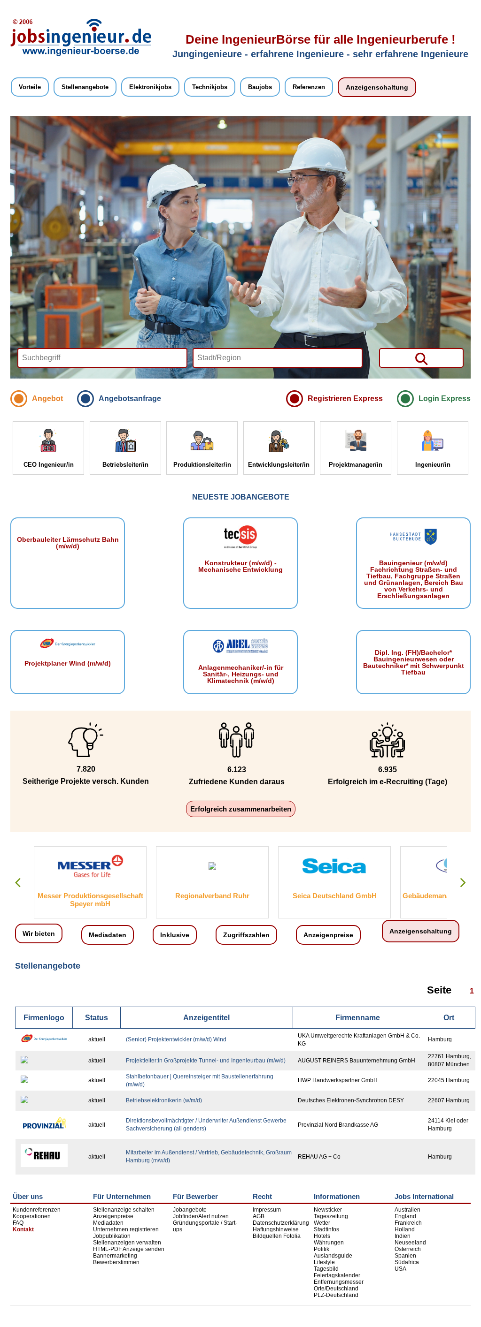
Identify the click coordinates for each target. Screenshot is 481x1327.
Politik (321, 1249)
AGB (258, 1216)
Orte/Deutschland (336, 1288)
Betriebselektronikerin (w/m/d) (164, 1100)
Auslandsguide (333, 1255)
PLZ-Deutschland (336, 1295)
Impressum (267, 1209)
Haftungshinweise (276, 1229)
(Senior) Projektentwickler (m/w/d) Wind (176, 1039)
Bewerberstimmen (116, 1262)
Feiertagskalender (337, 1275)
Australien (407, 1209)
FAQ (18, 1223)
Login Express (445, 398)
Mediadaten (107, 935)
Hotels (322, 1236)
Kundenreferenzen (37, 1209)
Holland (405, 1229)
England (405, 1216)
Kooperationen (32, 1216)
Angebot (47, 398)
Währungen (329, 1242)
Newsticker (328, 1209)
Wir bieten (39, 933)
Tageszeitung (331, 1216)
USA (400, 1269)
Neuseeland (410, 1242)
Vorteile (30, 87)
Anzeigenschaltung (377, 87)
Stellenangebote (85, 87)
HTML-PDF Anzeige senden (128, 1249)
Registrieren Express (345, 398)
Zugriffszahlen (246, 935)
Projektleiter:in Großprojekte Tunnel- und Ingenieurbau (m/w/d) (206, 1060)
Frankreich (408, 1223)
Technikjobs (209, 87)
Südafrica (407, 1262)
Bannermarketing (115, 1255)
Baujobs (260, 87)
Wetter (322, 1223)
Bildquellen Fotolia (277, 1236)
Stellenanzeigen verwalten (127, 1242)
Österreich (408, 1249)
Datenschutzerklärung (281, 1223)
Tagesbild (326, 1269)
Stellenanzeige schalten (124, 1209)
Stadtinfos (326, 1229)
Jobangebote (190, 1209)
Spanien (405, 1255)
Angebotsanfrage (130, 398)
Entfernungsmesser (339, 1282)
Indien (403, 1236)
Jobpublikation (112, 1236)
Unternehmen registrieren (126, 1229)
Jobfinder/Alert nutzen (201, 1216)
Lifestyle (324, 1262)
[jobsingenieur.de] (80, 54)
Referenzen (309, 87)
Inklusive (174, 935)
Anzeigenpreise (328, 935)
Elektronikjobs (150, 87)
